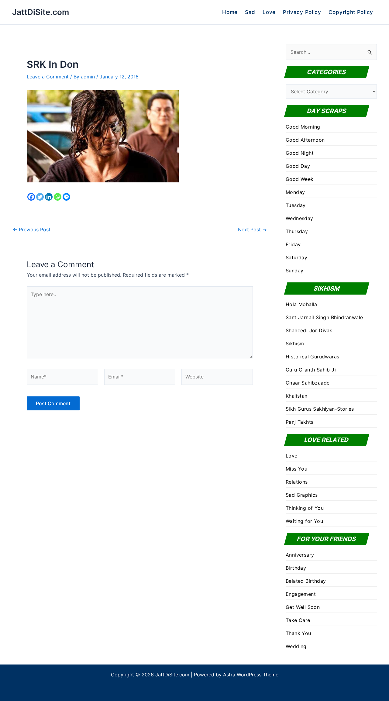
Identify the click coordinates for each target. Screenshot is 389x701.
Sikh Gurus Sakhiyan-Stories (320, 409)
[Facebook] (31, 197)
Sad (250, 12)
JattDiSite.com (40, 12)
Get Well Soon (303, 607)
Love (269, 12)
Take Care (298, 620)
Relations (297, 482)
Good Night (300, 153)
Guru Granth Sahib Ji (311, 370)
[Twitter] (40, 197)
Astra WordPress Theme (250, 675)
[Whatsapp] (57, 197)
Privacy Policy (302, 12)
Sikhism (295, 343)
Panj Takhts (299, 422)
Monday (295, 192)
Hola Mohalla (301, 304)
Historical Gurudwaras (312, 357)
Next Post (252, 229)
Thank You (298, 633)
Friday (293, 244)
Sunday (294, 271)
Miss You (296, 469)
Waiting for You (304, 521)
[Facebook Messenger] (66, 197)
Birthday (296, 568)
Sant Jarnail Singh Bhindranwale (324, 317)
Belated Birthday (306, 581)
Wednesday (299, 218)
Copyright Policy (351, 12)
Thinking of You (305, 508)
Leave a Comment (48, 77)
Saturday (296, 257)
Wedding (296, 646)
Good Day (298, 166)
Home (230, 12)
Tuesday (296, 205)
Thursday (297, 231)
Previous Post (31, 229)
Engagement (301, 594)
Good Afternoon (305, 140)
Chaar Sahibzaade (307, 383)
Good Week (300, 179)
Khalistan (297, 396)
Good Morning (303, 127)
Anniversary (300, 555)
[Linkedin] (49, 197)
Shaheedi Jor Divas (309, 330)
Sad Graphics (302, 495)
